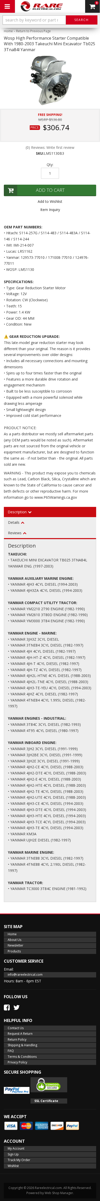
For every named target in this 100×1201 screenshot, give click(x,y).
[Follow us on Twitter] (16, 1007)
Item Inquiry (50, 209)
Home (8, 31)
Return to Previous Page (33, 31)
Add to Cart (50, 190)
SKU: (40, 153)
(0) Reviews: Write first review (50, 147)
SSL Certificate (46, 1101)
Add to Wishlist (50, 201)
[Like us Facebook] (7, 1007)
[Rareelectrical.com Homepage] (42, 6)
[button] (50, 20)
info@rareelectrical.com (25, 974)
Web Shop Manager (59, 1193)
